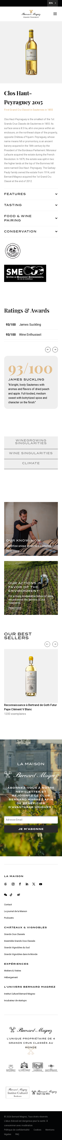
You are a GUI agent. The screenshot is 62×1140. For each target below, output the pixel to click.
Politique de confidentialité (16, 1130)
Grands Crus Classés (14, 934)
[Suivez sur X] (34, 884)
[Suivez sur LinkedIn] (27, 884)
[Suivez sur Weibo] (18, 895)
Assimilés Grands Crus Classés (19, 941)
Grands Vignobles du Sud (17, 947)
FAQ (17, 1134)
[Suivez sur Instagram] (13, 884)
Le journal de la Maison (15, 911)
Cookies (37, 1130)
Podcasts (9, 918)
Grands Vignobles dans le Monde (20, 954)
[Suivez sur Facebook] (20, 884)
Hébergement (11, 977)
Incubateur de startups (15, 1000)
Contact (8, 904)
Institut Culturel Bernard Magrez (19, 993)
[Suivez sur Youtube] (40, 884)
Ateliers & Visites (12, 970)
